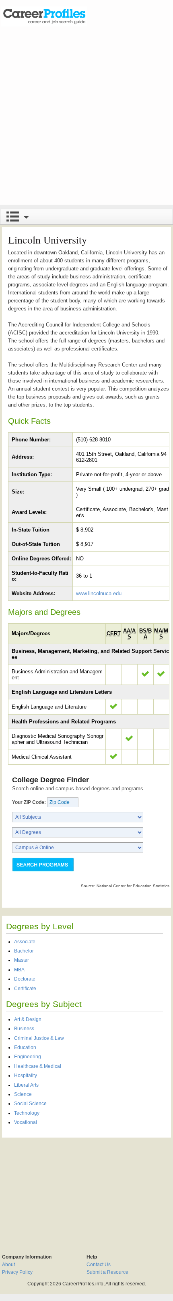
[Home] (44, 16)
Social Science (30, 1103)
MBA (19, 970)
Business (24, 1028)
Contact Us (98, 1264)
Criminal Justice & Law (39, 1038)
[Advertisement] (86, 118)
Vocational (25, 1122)
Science (23, 1094)
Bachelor (24, 951)
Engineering (27, 1056)
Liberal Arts (26, 1085)
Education (25, 1047)
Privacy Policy (17, 1272)
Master (21, 960)
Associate (24, 942)
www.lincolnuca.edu (99, 593)
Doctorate (24, 979)
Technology (26, 1113)
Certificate (25, 988)
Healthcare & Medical (37, 1066)
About (8, 1264)
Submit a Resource (107, 1272)
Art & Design (27, 1019)
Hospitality (25, 1075)
